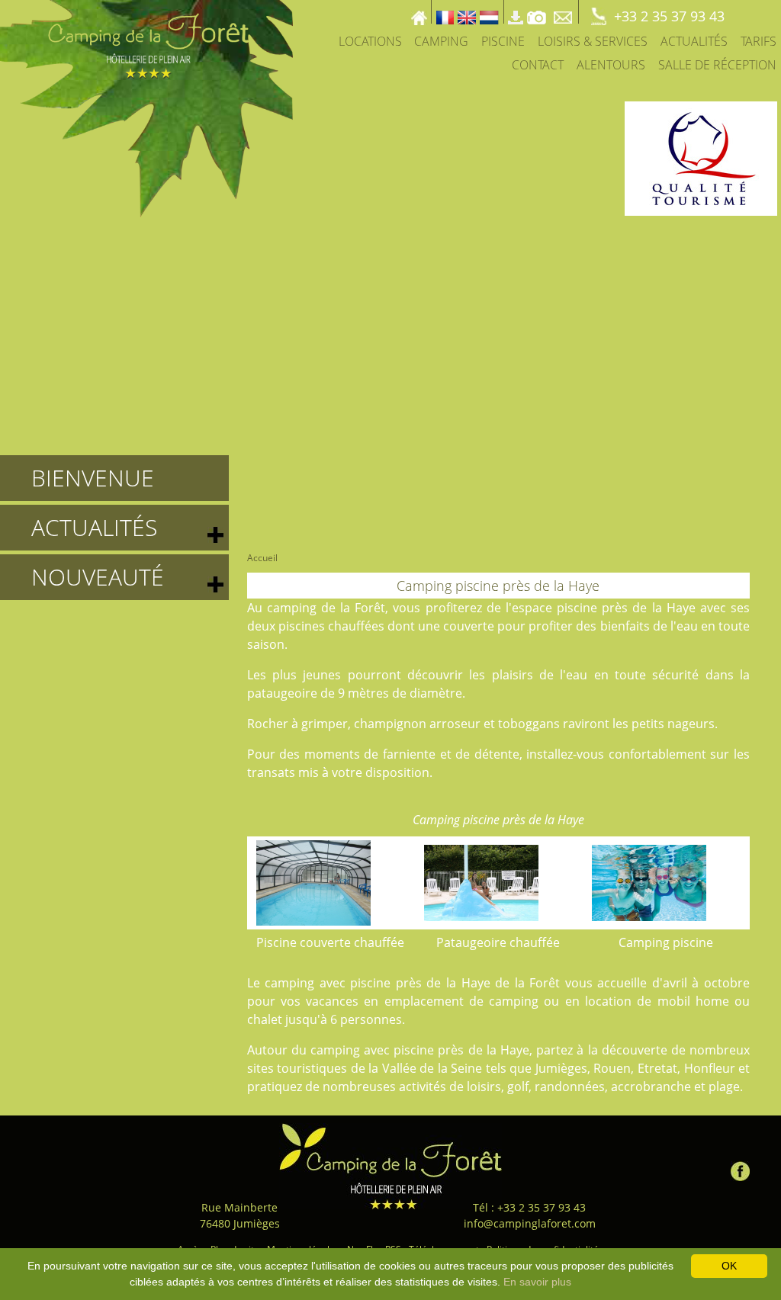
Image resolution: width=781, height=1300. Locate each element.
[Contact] (564, 12)
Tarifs (758, 41)
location (608, 1001)
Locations (370, 41)
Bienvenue (92, 477)
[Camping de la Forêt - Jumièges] (390, 1166)
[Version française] (445, 12)
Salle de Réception (717, 64)
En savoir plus (537, 1282)
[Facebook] (740, 1167)
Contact (538, 64)
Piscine (503, 41)
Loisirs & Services (593, 41)
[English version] (467, 12)
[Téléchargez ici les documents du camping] (515, 12)
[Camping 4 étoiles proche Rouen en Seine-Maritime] (146, 107)
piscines (301, 626)
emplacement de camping (461, 1001)
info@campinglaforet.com (530, 1223)
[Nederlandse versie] (489, 12)
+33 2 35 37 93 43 (669, 16)
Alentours (611, 64)
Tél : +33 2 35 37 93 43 (529, 1207)
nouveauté (97, 576)
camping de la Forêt (326, 607)
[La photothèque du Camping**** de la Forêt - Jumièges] (536, 12)
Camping (441, 41)
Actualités (694, 41)
